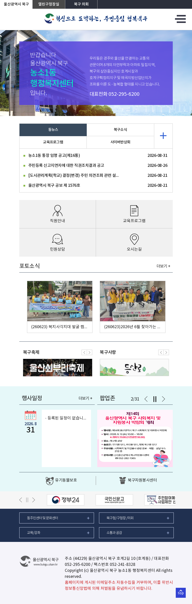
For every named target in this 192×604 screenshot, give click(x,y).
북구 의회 (81, 4)
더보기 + (163, 266)
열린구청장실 (48, 4)
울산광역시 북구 (16, 4)
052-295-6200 (124, 94)
